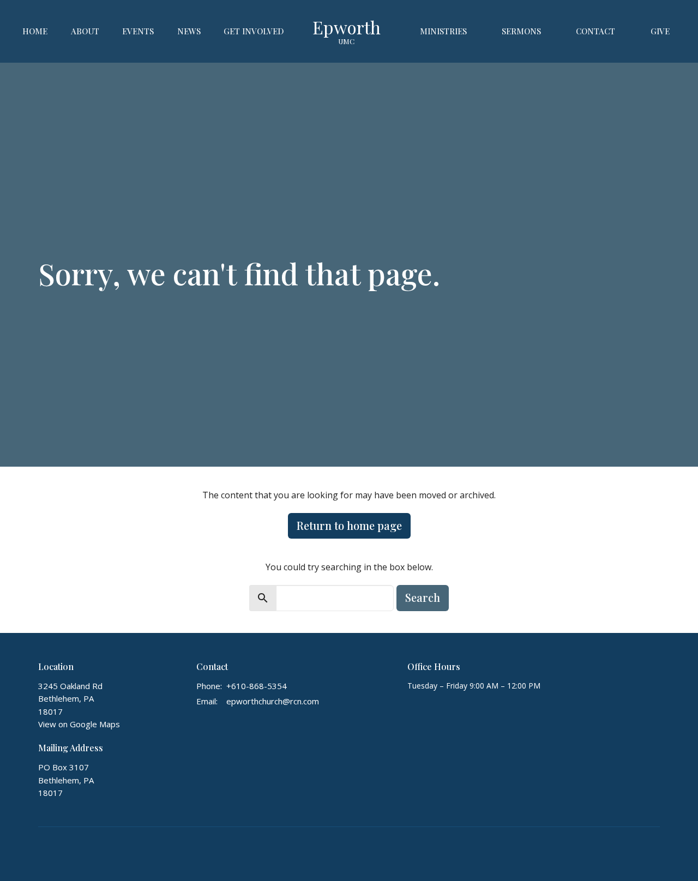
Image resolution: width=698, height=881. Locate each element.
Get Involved (254, 31)
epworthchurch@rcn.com (272, 701)
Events (138, 31)
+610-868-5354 (256, 685)
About (85, 31)
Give (660, 31)
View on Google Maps (79, 724)
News (189, 31)
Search (422, 597)
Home (34, 31)
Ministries (443, 31)
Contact (595, 31)
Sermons (521, 31)
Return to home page (349, 525)
